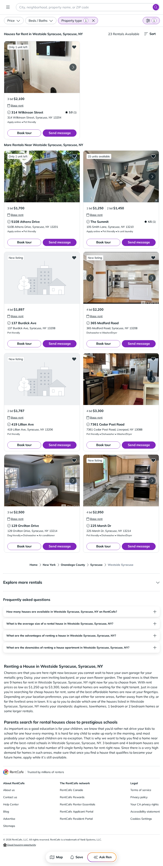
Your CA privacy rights (144, 804)
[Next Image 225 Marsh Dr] (152, 480)
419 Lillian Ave (22, 424)
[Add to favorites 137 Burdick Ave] (74, 257)
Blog (6, 811)
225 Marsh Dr (100, 526)
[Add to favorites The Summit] (153, 156)
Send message (60, 133)
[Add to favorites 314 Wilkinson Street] (74, 46)
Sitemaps (9, 826)
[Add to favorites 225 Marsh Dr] (153, 460)
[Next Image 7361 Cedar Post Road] (152, 379)
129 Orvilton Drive (25, 526)
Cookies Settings (141, 819)
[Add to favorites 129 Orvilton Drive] (74, 460)
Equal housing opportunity (21, 844)
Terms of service (140, 790)
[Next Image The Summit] (152, 176)
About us (9, 790)
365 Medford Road (104, 323)
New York (49, 565)
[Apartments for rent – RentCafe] (13, 772)
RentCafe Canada (71, 790)
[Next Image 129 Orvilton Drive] (73, 480)
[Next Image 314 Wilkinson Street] (73, 67)
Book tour (24, 133)
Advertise (9, 819)
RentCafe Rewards (72, 797)
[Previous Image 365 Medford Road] (90, 277)
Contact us (10, 797)
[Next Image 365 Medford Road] (152, 277)
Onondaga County (73, 565)
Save (79, 857)
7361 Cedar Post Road (107, 424)
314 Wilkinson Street (27, 112)
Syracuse (96, 565)
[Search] (156, 7)
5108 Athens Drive (25, 222)
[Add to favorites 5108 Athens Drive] (74, 156)
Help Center (11, 804)
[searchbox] (88, 7)
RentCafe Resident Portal (76, 819)
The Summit (99, 222)
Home (34, 565)
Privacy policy (138, 797)
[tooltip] (15, 106)
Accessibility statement (145, 811)
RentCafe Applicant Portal (76, 811)
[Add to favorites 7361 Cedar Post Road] (153, 358)
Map (59, 857)
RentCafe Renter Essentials (77, 804)
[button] (93, 20)
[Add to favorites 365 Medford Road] (153, 257)
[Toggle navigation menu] (8, 7)
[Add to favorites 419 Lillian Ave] (74, 358)
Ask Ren (105, 857)
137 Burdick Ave (23, 323)
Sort (152, 34)
